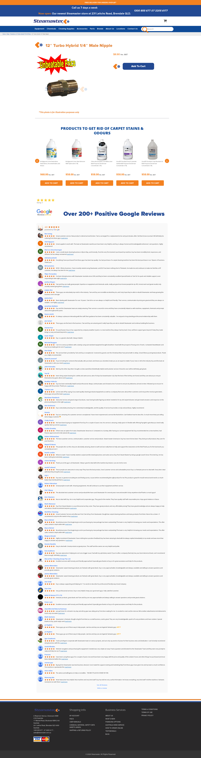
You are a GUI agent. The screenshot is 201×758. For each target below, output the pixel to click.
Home (4, 34)
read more (64, 238)
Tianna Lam (49, 389)
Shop (8, 34)
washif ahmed (50, 467)
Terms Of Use (146, 712)
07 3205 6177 (159, 10)
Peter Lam (48, 602)
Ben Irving (48, 234)
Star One (48, 588)
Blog (107, 734)
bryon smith (49, 314)
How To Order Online (114, 728)
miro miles (49, 671)
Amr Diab (48, 582)
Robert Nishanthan (52, 436)
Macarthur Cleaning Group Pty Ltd (57, 559)
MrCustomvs (49, 266)
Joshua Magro (50, 282)
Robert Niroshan (51, 483)
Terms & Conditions (149, 709)
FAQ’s (72, 719)
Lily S (46, 475)
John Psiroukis (50, 367)
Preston (48, 655)
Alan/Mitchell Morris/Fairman (56, 609)
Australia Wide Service (114, 725)
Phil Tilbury (49, 490)
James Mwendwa (51, 566)
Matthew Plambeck (52, 398)
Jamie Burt (49, 298)
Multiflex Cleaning (51, 512)
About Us (109, 716)
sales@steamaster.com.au (42, 732)
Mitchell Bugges (51, 343)
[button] (37, 161)
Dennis (47, 412)
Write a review (102, 688)
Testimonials (110, 731)
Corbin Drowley (50, 428)
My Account (74, 716)
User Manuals (75, 722)
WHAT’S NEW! (110, 719)
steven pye (49, 663)
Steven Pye (49, 328)
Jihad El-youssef (51, 359)
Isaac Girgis (49, 336)
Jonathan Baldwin (51, 306)
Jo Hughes (48, 625)
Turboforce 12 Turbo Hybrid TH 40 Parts (20, 34)
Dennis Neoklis (50, 544)
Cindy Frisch (49, 420)
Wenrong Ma (49, 677)
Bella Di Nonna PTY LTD (53, 595)
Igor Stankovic (50, 638)
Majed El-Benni (50, 445)
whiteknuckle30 (51, 258)
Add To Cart (138, 66)
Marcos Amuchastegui (53, 250)
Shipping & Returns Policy (80, 730)
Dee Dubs (48, 351)
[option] (66, 84)
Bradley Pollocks (51, 381)
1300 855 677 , (39, 730)
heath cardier (50, 453)
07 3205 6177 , (49, 730)
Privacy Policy (147, 715)
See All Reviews (102, 685)
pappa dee (49, 290)
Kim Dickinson (50, 406)
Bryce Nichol (49, 520)
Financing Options (112, 722)
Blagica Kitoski (50, 536)
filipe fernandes (51, 274)
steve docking (50, 461)
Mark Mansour (50, 504)
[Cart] (165, 21)
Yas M (47, 373)
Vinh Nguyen (49, 242)
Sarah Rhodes (50, 647)
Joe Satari (48, 321)
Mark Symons (50, 617)
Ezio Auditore (50, 551)
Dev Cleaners (49, 497)
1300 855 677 (142, 10)
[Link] (52, 21)
